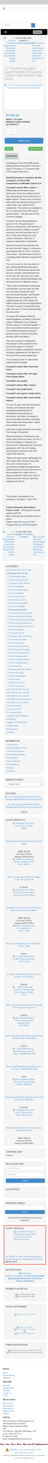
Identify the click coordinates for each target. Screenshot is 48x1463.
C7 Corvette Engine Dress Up (19, 623)
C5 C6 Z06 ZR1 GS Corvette (17, 689)
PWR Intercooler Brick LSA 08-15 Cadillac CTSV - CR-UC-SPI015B (24, 878)
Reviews (9, 149)
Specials (6, 1385)
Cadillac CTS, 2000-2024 (16, 722)
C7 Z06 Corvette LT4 (16, 683)
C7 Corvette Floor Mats (17, 640)
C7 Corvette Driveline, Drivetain (20, 613)
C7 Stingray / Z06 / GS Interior (20, 636)
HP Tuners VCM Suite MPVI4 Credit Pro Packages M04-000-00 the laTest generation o (24, 807)
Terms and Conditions (15, 751)
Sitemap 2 (10, 771)
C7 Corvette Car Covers (17, 600)
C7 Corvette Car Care (16, 596)
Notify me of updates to (25, 1278)
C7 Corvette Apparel (16, 587)
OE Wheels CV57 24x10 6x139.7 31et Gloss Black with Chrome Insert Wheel (24, 909)
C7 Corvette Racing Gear (18, 656)
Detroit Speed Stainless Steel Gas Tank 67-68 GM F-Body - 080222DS (24, 1098)
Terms (5, 1396)
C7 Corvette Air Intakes (17, 577)
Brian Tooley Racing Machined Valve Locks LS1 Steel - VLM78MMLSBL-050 (24, 1067)
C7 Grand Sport (14, 679)
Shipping (6, 1378)
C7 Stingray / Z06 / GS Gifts (19, 583)
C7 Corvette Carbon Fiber (18, 603)
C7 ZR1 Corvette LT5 (16, 686)
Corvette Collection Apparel (17, 716)
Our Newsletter (12, 764)
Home (5, 1373)
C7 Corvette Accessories (18, 580)
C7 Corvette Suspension (18, 663)
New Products (12, 729)
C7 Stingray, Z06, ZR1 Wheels (19, 669)
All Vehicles (11, 719)
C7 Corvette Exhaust (16, 630)
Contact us (7, 1393)
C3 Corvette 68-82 (13, 706)
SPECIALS (10, 732)
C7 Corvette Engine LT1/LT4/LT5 (21, 626)
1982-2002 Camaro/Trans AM (18, 699)
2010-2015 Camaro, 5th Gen (17, 693)
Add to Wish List (35, 149)
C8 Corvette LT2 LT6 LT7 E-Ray (18, 570)
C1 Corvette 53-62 (13, 712)
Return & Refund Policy (15, 755)
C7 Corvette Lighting (16, 643)
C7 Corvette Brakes (16, 593)
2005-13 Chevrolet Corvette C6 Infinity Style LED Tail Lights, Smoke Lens (24, 1006)
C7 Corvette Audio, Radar (18, 590)
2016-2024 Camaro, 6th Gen (17, 696)
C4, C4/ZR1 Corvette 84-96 (17, 703)
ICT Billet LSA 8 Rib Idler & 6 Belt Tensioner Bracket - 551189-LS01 (24, 975)
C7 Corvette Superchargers (19, 659)
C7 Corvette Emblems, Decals (20, 616)
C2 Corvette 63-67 (13, 709)
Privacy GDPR (11, 758)
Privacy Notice (9, 1375)
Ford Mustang (12, 726)
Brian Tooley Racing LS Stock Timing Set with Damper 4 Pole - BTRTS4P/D (24, 1037)
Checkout (7, 1391)
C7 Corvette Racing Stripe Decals (21, 620)
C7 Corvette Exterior (16, 633)
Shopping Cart (8, 1388)
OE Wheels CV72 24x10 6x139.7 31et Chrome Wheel (24, 842)
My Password (8, 1406)
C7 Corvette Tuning (15, 673)
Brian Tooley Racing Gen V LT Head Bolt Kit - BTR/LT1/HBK (24, 945)
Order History (8, 1408)
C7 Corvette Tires (15, 666)
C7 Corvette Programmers (18, 653)
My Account (8, 1403)
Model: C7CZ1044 (14, 119)
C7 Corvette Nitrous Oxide (18, 646)
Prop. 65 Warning (13, 761)
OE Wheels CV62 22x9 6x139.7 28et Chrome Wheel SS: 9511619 (24, 1129)
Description (11, 156)
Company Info (12, 745)
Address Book (8, 1411)
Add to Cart (24, 140)
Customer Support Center (17, 748)
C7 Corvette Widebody (17, 676)
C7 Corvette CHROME (16, 606)
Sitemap (9, 768)
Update (6, 1414)
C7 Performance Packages (19, 650)
